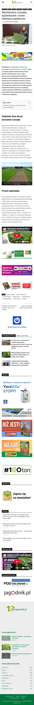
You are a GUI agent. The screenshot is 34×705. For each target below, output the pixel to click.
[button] (3, 2)
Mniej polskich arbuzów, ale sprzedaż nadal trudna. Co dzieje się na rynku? (20, 355)
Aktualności (13, 6)
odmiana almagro (7, 296)
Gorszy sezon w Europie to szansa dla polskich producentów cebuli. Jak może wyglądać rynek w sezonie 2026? (21, 344)
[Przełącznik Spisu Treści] (28, 102)
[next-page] (6, 370)
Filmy (10, 9)
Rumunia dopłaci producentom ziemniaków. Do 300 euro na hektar (17, 539)
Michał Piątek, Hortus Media (11, 21)
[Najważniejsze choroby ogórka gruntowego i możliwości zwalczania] (6, 647)
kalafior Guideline (11, 294)
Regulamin (24, 696)
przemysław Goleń (26, 296)
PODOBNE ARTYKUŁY (9, 335)
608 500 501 (18, 703)
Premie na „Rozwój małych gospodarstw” (26, 307)
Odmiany (25, 9)
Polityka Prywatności (14, 698)
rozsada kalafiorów (7, 298)
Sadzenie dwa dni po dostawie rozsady (15, 105)
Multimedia (19, 9)
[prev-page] (3, 370)
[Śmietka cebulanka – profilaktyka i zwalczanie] (6, 638)
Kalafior (13, 9)
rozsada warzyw (16, 298)
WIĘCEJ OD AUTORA (22, 335)
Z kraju (29, 9)
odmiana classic (16, 296)
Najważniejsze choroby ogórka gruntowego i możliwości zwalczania (20, 646)
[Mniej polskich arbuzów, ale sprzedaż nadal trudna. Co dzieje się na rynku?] (6, 355)
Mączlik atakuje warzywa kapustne (21, 653)
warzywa (24, 298)
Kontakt (23, 698)
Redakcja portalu (10, 696)
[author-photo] (17, 324)
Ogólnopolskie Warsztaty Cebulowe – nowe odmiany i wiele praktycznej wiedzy (20, 363)
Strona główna (5, 6)
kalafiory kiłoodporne (22, 294)
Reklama (18, 696)
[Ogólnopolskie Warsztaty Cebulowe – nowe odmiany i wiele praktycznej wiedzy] (6, 363)
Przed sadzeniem (9, 107)
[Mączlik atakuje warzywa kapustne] (6, 656)
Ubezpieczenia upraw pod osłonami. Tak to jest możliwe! (9, 307)
